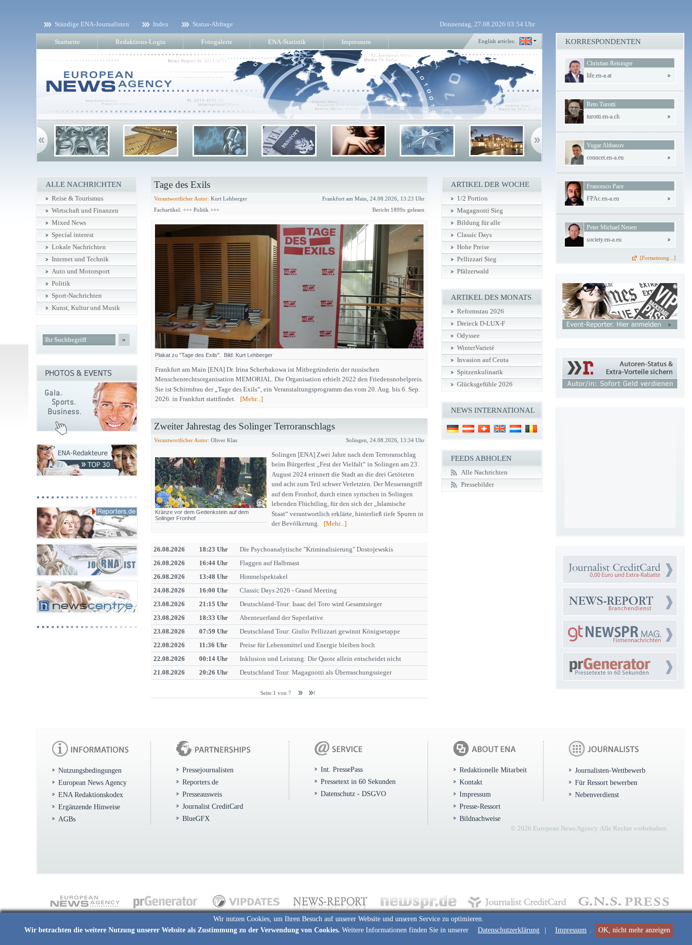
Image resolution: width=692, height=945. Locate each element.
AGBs (66, 819)
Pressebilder (477, 484)
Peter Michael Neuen (612, 227)
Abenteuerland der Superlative (281, 617)
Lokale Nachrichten (79, 247)
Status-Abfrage (213, 24)
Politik (61, 283)
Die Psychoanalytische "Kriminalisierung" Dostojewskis (316, 549)
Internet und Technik (80, 259)
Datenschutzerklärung (509, 930)
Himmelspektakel (264, 576)
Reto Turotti (601, 104)
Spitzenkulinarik (480, 372)
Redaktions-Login (141, 42)
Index (161, 24)
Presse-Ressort (480, 806)
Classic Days (474, 235)
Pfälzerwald (473, 271)
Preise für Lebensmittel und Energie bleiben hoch (307, 645)
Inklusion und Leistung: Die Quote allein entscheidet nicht (320, 658)
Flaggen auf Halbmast (269, 563)
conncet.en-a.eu (605, 157)
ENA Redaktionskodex (90, 795)
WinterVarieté (475, 347)
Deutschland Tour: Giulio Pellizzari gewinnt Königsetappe (320, 631)
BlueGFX (196, 818)
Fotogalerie (217, 42)
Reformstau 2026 (480, 311)
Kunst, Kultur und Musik (86, 307)
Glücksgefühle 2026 (485, 384)
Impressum (571, 930)
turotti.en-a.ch (603, 116)
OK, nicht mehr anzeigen (634, 930)
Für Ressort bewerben (606, 782)
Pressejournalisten (208, 770)
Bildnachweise (480, 818)
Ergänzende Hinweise (89, 807)
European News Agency (92, 782)
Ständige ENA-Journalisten (92, 24)
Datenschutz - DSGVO (353, 794)
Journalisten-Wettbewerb (610, 770)
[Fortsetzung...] (658, 258)
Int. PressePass (342, 769)
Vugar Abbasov (605, 145)
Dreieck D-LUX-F (481, 323)
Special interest (73, 235)
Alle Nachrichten (484, 472)
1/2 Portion (472, 198)
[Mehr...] (251, 399)
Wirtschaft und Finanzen (85, 210)
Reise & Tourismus (77, 198)
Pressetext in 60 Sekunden (358, 781)
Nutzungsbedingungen (90, 770)
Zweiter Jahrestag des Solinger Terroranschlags (244, 426)
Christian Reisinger (610, 63)
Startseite (67, 42)
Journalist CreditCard (212, 806)
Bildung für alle (479, 222)
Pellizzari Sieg (476, 259)
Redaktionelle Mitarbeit (493, 770)
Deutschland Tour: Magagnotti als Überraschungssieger (316, 672)
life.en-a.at (599, 75)
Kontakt (470, 782)
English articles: (496, 41)
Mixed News (69, 222)
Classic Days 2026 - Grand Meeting (288, 590)
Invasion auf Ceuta (483, 360)
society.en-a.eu (604, 239)
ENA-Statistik (287, 42)
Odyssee (468, 335)
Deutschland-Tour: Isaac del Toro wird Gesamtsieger (311, 604)
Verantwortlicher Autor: (181, 198)
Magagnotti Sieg (480, 210)
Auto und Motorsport (81, 271)
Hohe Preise (473, 247)
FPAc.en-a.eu (603, 198)
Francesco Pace (605, 186)
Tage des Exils (182, 184)
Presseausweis (202, 794)
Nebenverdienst (597, 795)
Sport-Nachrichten (77, 295)
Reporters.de (200, 782)
